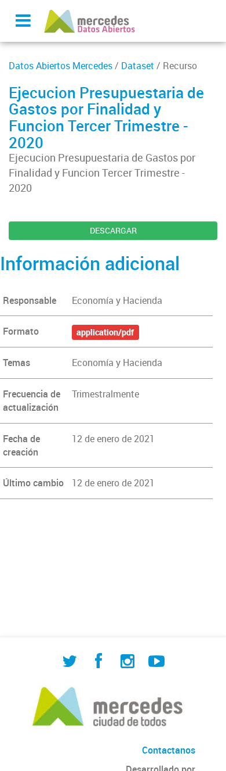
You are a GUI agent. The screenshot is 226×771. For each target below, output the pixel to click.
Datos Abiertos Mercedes (60, 65)
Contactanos (168, 750)
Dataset (137, 65)
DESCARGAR (113, 230)
